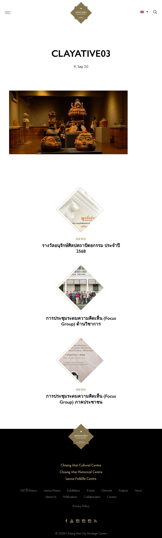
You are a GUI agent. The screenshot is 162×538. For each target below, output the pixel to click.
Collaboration (92, 497)
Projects (123, 490)
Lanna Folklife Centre (81, 478)
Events (91, 490)
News (138, 490)
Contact (111, 497)
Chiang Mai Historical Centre (81, 471)
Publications (70, 497)
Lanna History (52, 490)
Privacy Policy (81, 506)
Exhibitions (73, 490)
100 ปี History (28, 490)
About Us (51, 497)
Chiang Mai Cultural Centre (81, 465)
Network (106, 490)
